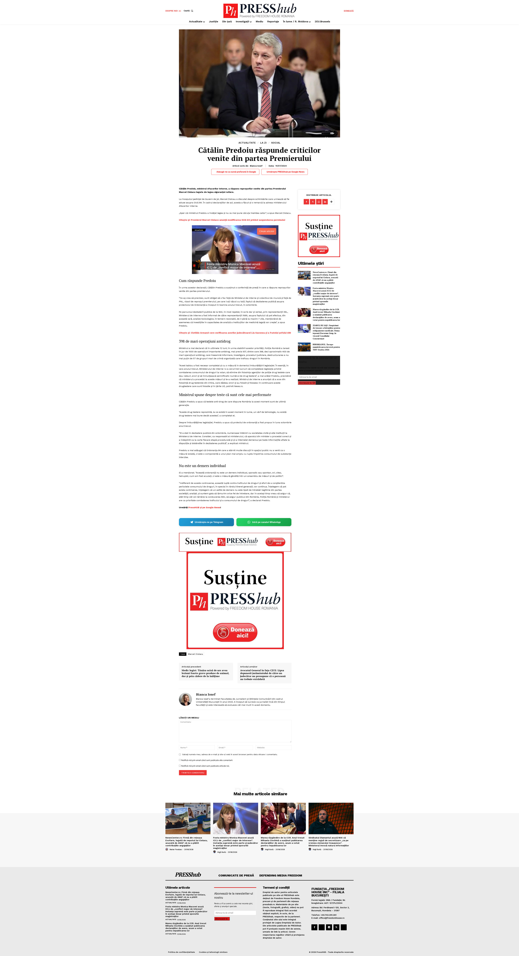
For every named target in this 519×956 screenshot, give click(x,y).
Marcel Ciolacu (195, 654)
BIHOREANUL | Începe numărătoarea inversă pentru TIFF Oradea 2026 (326, 347)
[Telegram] (329, 927)
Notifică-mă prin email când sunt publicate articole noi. (205, 766)
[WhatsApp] (319, 201)
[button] (189, 11)
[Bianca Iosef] (185, 699)
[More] (331, 201)
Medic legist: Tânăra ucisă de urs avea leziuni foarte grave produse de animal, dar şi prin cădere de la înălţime (205, 673)
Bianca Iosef (256, 166)
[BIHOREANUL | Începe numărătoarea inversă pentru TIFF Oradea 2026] (304, 347)
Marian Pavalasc (175, 849)
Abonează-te (305, 383)
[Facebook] (306, 201)
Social (275, 143)
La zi (263, 143)
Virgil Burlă (221, 852)
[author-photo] (167, 849)
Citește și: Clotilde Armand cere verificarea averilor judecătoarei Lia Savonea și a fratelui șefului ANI (235, 332)
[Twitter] (312, 201)
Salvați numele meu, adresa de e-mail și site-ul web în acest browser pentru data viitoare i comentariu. (229, 754)
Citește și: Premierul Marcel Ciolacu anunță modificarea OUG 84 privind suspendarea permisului (232, 220)
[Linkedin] (325, 201)
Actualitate (247, 143)
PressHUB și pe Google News (204, 507)
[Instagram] (322, 927)
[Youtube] (344, 927)
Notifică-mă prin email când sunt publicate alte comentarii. (207, 760)
